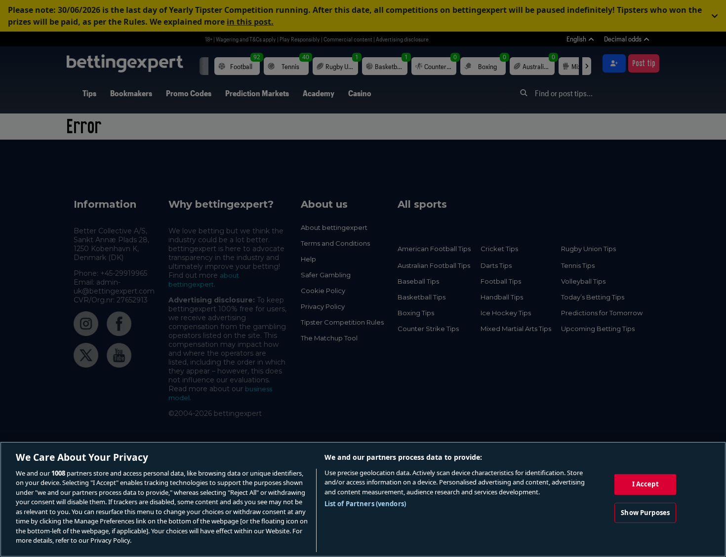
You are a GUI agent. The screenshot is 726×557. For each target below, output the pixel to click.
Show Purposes (645, 512)
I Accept (645, 484)
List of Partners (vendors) (365, 503)
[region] (363, 499)
